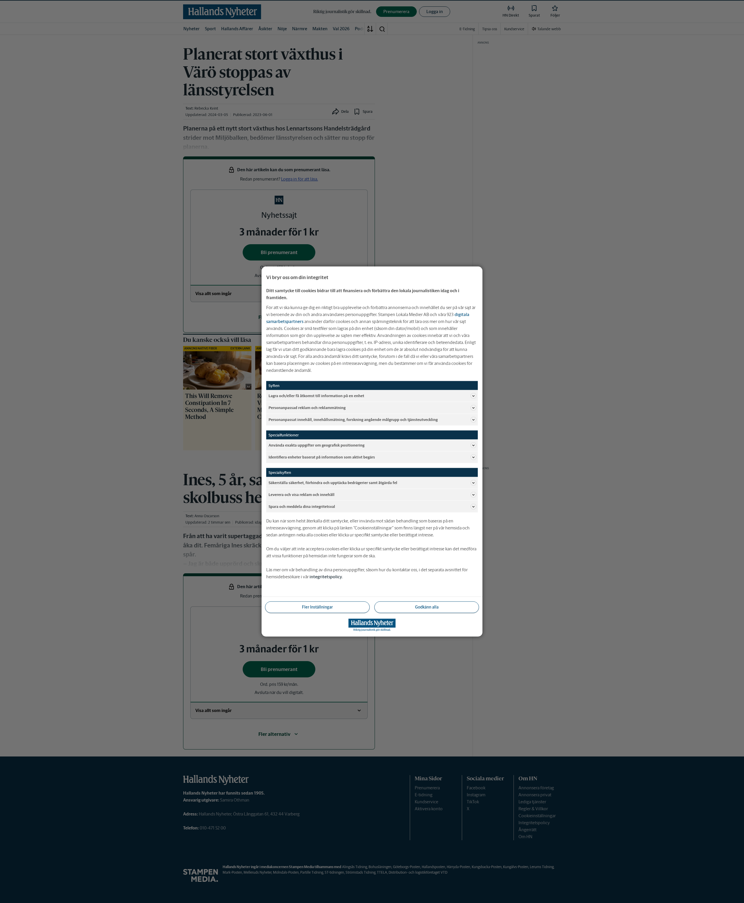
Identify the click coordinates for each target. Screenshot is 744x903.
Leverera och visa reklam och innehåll (302, 494)
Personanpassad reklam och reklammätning (307, 407)
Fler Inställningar (317, 607)
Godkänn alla (427, 607)
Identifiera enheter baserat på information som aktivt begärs (322, 456)
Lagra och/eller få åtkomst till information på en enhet (316, 395)
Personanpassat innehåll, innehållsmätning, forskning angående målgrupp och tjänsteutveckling (353, 419)
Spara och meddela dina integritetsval (302, 506)
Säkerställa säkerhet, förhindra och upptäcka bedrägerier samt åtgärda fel (333, 482)
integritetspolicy (326, 576)
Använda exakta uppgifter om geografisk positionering (316, 444)
